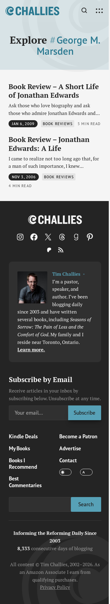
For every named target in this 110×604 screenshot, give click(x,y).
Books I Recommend (23, 463)
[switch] (65, 472)
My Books (19, 448)
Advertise (70, 448)
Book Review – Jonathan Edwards (49, 143)
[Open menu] (99, 11)
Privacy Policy (55, 587)
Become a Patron (78, 436)
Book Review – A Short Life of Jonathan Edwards (54, 91)
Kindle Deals (23, 436)
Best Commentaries (25, 481)
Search (86, 504)
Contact (68, 460)
